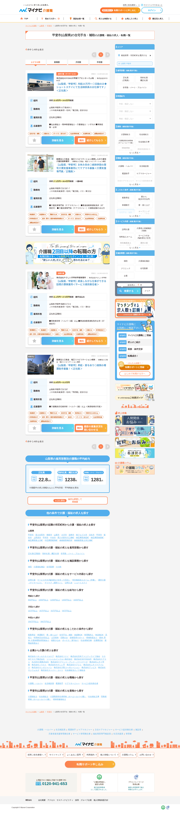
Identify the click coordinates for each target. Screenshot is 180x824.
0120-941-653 (54, 783)
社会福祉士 (43, 696)
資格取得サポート (77, 637)
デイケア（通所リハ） (54, 583)
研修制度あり (91, 637)
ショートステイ (80, 583)
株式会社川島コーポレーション (67, 667)
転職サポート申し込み (90, 764)
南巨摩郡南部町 (97, 537)
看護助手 (59, 683)
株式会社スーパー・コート (52, 670)
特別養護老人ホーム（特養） (84, 580)
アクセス (51, 800)
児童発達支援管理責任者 (59, 734)
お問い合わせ (145, 755)
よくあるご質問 (74, 755)
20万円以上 (44, 611)
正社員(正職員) (34, 553)
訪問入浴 (68, 583)
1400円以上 (67, 600)
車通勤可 (41, 635)
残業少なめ (55, 640)
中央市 (53, 537)
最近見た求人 (157, 19)
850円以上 (32, 600)
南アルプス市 (81, 535)
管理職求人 (88, 635)
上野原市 (37, 537)
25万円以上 (55, 611)
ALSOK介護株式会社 (40, 662)
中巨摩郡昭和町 (51, 540)
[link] (35, 62)
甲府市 (31, 535)
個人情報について (108, 755)
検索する (129, 291)
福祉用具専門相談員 (102, 734)
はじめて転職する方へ (134, 373)
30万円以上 (67, 611)
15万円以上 (33, 611)
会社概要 (42, 800)
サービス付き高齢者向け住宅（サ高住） (53, 580)
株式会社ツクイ (62, 656)
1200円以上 (55, 600)
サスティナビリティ (65, 800)
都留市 (49, 535)
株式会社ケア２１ (74, 665)
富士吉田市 (40, 535)
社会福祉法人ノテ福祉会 (75, 670)
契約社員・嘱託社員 (50, 553)
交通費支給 (98, 640)
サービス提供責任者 (90, 683)
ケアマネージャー (72, 683)
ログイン (152, 10)
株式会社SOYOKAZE (83, 659)
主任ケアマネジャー (104, 729)
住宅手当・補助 (65, 635)
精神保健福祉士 (59, 699)
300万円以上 (45, 622)
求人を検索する (105, 19)
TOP (26, 19)
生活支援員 (118, 734)
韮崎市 (71, 535)
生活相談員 (49, 683)
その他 (58, 567)
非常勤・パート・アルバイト (73, 553)
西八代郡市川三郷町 (66, 537)
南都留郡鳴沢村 (65, 540)
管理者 (129, 734)
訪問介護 (31, 580)
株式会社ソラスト (39, 665)
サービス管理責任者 (82, 734)
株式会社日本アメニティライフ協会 (85, 656)
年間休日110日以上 (41, 637)
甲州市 (45, 537)
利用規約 (90, 755)
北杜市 (91, 535)
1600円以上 (78, 600)
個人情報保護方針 (101, 800)
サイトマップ (55, 755)
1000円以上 (43, 600)
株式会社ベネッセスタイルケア (41, 656)
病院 (30, 567)
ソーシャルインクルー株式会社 (59, 659)
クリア (147, 291)
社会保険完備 (86, 640)
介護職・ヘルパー (35, 683)
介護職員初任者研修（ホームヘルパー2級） (68, 696)
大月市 (64, 535)
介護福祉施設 (39, 567)
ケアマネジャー (85, 729)
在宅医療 (50, 567)
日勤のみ (64, 637)
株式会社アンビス (89, 667)
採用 (77, 800)
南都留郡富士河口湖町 (83, 540)
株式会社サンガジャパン (42, 667)
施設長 (138, 729)
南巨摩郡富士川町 (35, 540)
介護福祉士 (32, 696)
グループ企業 (86, 800)
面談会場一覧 (78, 19)
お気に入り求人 (131, 19)
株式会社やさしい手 (56, 665)
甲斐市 (126, 63)
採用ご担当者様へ (35, 755)
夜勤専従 (31, 635)
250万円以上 (33, 622)
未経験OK (78, 635)
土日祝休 (55, 637)
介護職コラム (128, 755)
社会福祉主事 (93, 696)
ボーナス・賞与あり (70, 640)
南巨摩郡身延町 (82, 537)
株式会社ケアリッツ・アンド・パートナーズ (69, 662)
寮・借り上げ (52, 635)
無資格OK (99, 635)
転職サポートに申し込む (119, 10)
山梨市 (56, 535)
